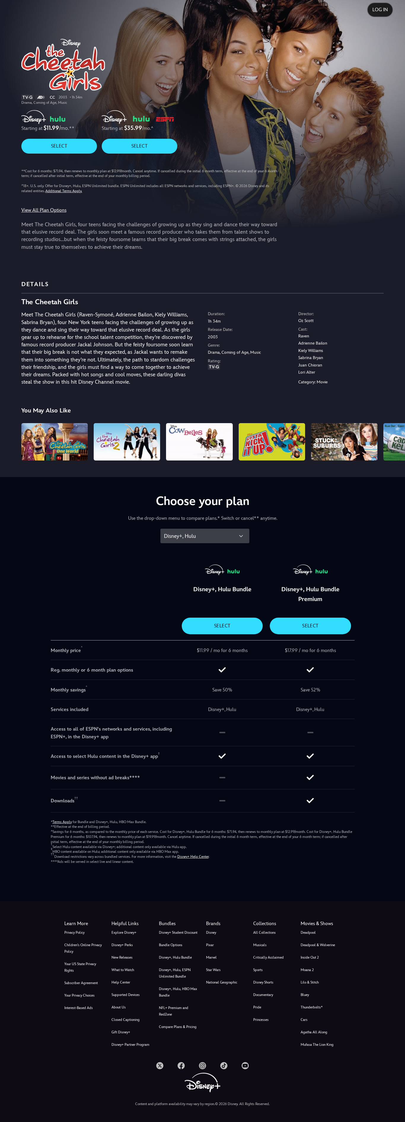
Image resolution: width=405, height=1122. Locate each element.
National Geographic (221, 982)
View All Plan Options (43, 210)
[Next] (393, 441)
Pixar (210, 945)
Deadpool (308, 932)
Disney (211, 932)
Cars (304, 1020)
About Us (118, 1007)
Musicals (260, 945)
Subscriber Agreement (81, 983)
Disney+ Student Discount (178, 932)
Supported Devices (125, 995)
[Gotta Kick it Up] (272, 441)
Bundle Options (170, 945)
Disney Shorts (263, 982)
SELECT (59, 146)
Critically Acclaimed (268, 957)
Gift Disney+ (120, 1032)
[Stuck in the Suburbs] (344, 441)
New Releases (122, 957)
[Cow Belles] (199, 441)
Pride (257, 1007)
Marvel (211, 957)
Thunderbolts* (312, 1007)
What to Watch (122, 970)
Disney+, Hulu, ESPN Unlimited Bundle (175, 973)
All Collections (264, 932)
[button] (131, 923)
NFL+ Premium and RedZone (173, 1011)
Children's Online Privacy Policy (83, 948)
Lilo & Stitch (310, 982)
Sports (258, 970)
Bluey (305, 995)
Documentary (263, 995)
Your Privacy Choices (79, 995)
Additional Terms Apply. (63, 191)
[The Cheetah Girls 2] (127, 441)
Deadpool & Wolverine (318, 945)
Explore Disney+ (123, 932)
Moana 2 (307, 970)
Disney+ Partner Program (130, 1045)
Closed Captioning (125, 1020)
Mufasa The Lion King (317, 1045)
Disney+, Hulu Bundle (175, 957)
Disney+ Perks (122, 945)
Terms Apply (62, 822)
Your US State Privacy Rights (80, 967)
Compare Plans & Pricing (178, 1027)
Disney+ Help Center (193, 857)
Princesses (261, 1020)
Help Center (120, 982)
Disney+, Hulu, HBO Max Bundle (178, 992)
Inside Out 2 (310, 957)
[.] (159, 1065)
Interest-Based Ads (78, 1008)
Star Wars (213, 970)
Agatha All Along (314, 1032)
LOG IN (380, 9)
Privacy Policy (74, 932)
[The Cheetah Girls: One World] (54, 441)
